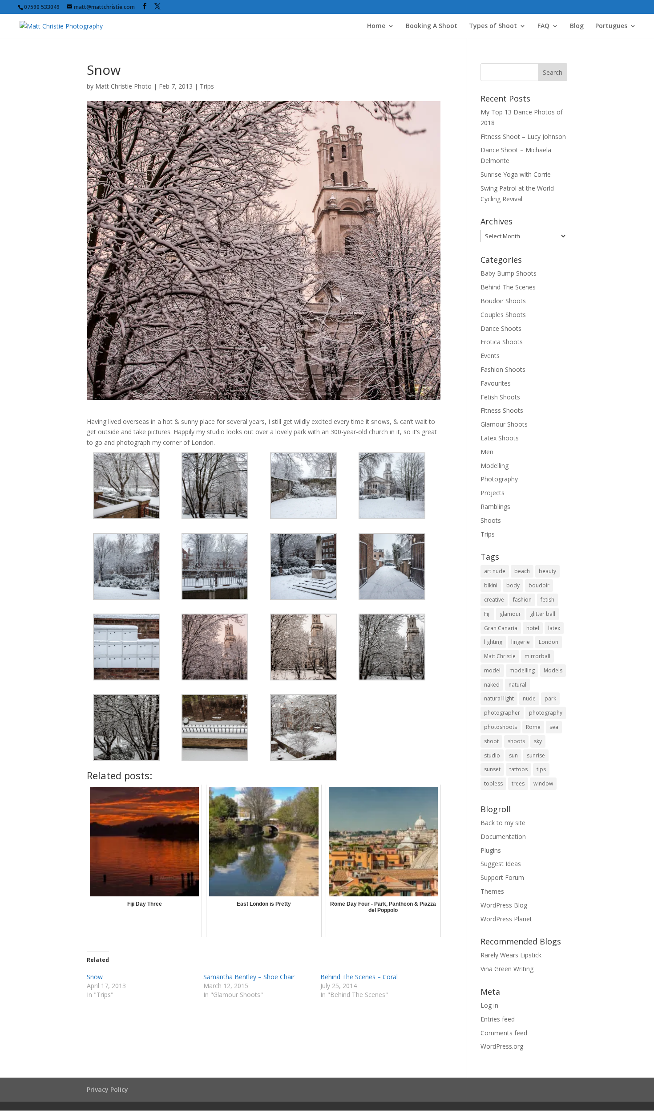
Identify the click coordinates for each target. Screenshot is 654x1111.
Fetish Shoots (500, 397)
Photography (499, 479)
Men (486, 452)
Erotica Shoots (501, 342)
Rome (533, 727)
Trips (207, 86)
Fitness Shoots (501, 410)
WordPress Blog (503, 905)
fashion (522, 599)
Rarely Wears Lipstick (510, 955)
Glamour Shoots (504, 424)
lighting (493, 642)
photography (545, 712)
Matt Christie (500, 656)
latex (554, 628)
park (550, 698)
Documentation (503, 836)
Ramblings (495, 506)
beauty (547, 571)
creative (494, 599)
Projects (492, 492)
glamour (510, 614)
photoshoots (500, 727)
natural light (499, 698)
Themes (492, 891)
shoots (516, 741)
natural (517, 684)
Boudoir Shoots (503, 301)
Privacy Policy (107, 1089)
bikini (490, 585)
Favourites (495, 383)
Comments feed (503, 1033)
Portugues (611, 26)
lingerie (520, 642)
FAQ (543, 26)
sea (553, 727)
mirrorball (537, 656)
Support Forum (502, 877)
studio (492, 755)
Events (490, 355)
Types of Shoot (493, 26)
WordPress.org (501, 1046)
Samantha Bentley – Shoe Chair (249, 977)
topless (493, 783)
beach (522, 571)
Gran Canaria (500, 628)
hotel (532, 628)
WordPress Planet (506, 919)
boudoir (539, 585)
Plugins (490, 850)
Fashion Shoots (502, 369)
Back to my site (502, 822)
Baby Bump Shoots (508, 273)
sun (513, 755)
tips (541, 769)
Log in (489, 1005)
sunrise (536, 755)
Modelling (494, 465)
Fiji (487, 614)
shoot (491, 741)
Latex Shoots (499, 438)
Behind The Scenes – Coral (359, 977)
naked (492, 684)
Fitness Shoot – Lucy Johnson (523, 136)
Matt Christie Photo (123, 86)
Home (376, 26)
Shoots (490, 520)
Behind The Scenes (508, 287)
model (492, 670)
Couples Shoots (503, 314)
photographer (502, 712)
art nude (494, 571)
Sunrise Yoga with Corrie (515, 174)
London (548, 642)
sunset (492, 769)
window (543, 783)
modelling (522, 670)
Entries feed (497, 1019)
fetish (547, 599)
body (513, 585)
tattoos (518, 769)
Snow (95, 977)
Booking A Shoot (431, 26)
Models (553, 670)
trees (518, 783)
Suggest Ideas (500, 863)
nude (529, 698)
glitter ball (542, 614)
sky (538, 741)
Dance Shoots (500, 328)
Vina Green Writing (506, 968)
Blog (577, 26)
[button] (131, 485)
